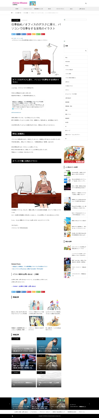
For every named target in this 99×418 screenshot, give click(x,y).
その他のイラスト (69, 85)
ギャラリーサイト (60, 8)
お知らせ (67, 81)
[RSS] (12, 416)
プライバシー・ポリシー (45, 411)
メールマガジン (33, 411)
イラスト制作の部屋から (70, 77)
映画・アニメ (15, 355)
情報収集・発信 (68, 106)
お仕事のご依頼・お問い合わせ (21, 411)
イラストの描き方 (69, 69)
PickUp (66, 65)
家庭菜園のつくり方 (38, 8)
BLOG (49, 8)
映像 (66, 110)
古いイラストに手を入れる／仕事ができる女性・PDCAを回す (28, 268)
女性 (22, 38)
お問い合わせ (82, 8)
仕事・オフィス (17, 38)
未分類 (66, 122)
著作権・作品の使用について (59, 411)
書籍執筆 (67, 118)
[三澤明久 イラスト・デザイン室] (23, 3)
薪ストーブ (67, 130)
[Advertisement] (36, 246)
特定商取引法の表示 (72, 411)
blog (41, 372)
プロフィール (82, 411)
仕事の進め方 (68, 98)
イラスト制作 (15, 20)
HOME (16, 8)
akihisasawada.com (16, 112)
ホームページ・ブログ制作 (71, 94)
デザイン (67, 89)
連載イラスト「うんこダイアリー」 (72, 134)
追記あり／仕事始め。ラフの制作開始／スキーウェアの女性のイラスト (30, 266)
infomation (16, 372)
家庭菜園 (67, 102)
